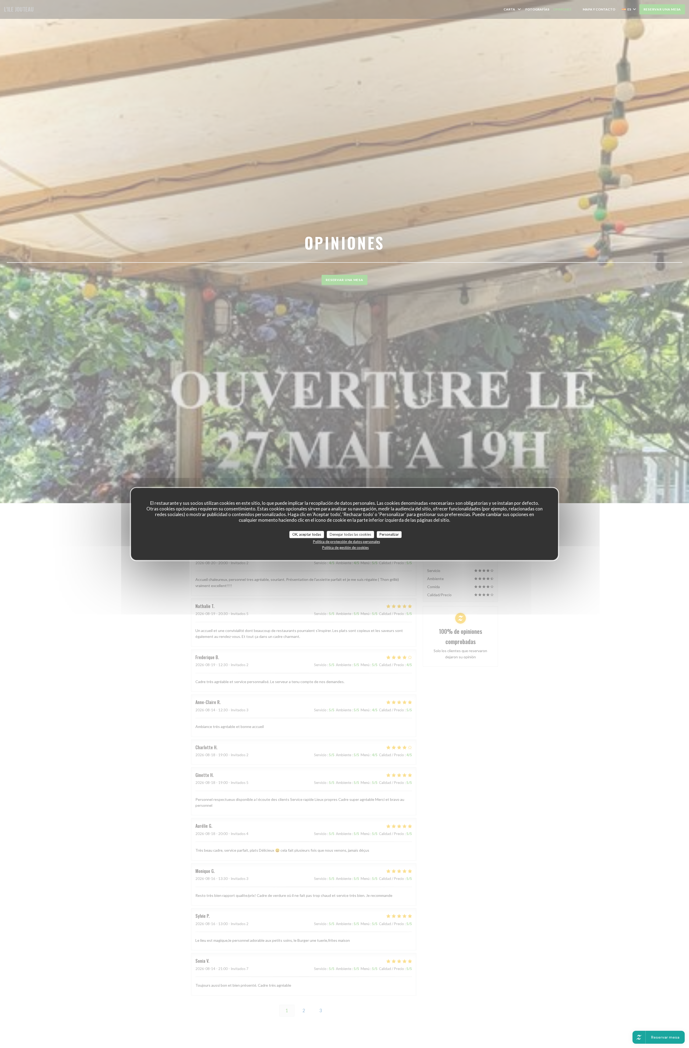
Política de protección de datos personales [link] (346, 541)
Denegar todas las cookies (350, 534)
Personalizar (389, 534)
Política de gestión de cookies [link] (345, 547)
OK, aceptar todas (306, 534)
